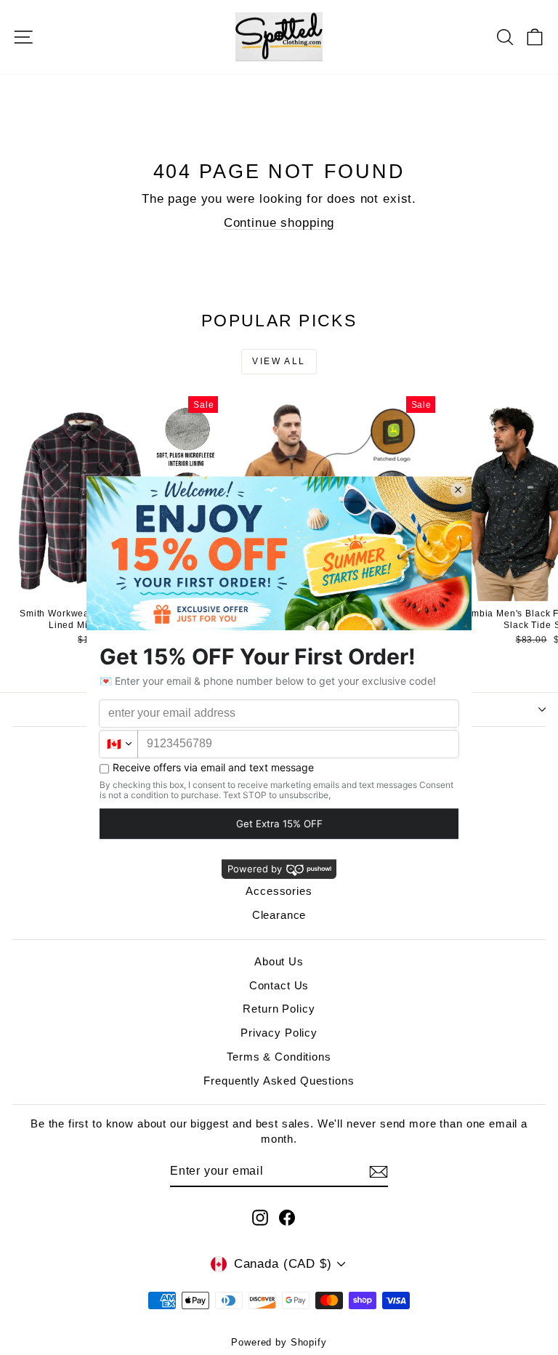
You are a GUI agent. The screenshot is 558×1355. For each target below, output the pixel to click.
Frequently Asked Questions (278, 1080)
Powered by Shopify (278, 1342)
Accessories (279, 891)
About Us (279, 961)
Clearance (279, 915)
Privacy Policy (279, 1032)
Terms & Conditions (279, 1056)
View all (278, 361)
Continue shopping (279, 223)
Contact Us (279, 985)
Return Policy (279, 1008)
